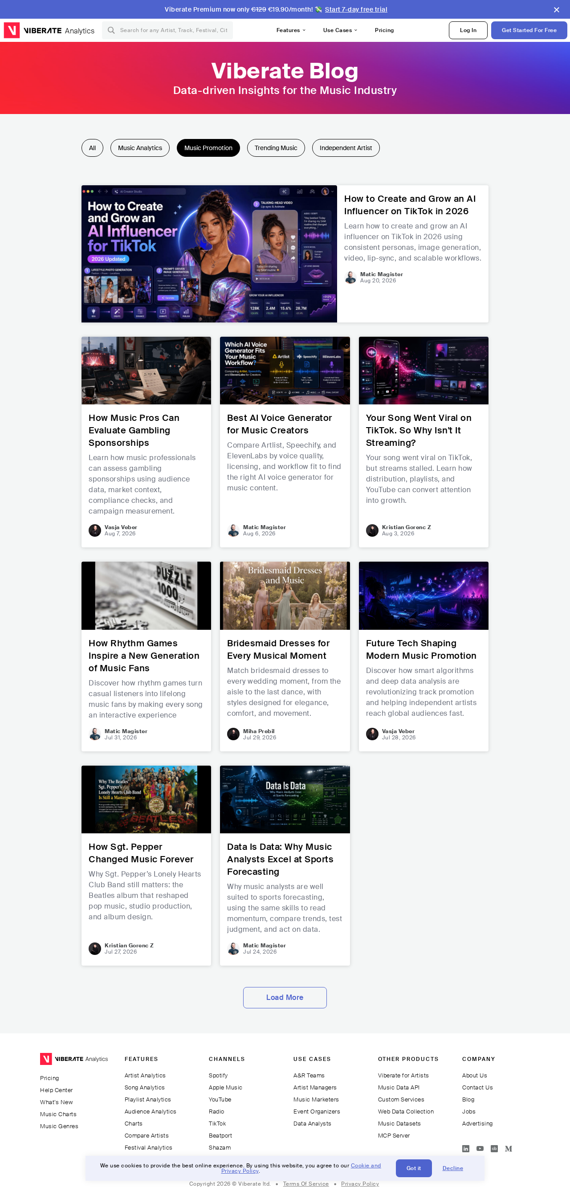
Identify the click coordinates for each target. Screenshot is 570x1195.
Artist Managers (315, 1087)
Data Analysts (312, 1123)
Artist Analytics (145, 1075)
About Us (474, 1075)
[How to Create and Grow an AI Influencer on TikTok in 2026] (285, 253)
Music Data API (399, 1087)
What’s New (56, 1102)
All (92, 148)
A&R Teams (309, 1075)
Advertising (477, 1123)
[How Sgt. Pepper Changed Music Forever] (146, 866)
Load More (285, 997)
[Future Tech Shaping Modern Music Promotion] (424, 656)
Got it (414, 1168)
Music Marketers (316, 1099)
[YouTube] (480, 1147)
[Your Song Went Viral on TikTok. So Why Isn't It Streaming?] (424, 442)
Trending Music (276, 148)
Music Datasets (399, 1123)
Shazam (220, 1147)
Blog (468, 1099)
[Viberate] (32, 30)
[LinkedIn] (465, 1147)
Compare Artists (147, 1135)
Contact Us (477, 1087)
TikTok (217, 1123)
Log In (468, 30)
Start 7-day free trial (356, 9)
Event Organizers (316, 1111)
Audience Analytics (151, 1111)
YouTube (220, 1099)
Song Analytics (145, 1087)
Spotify (218, 1075)
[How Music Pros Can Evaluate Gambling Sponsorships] (146, 442)
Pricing (384, 30)
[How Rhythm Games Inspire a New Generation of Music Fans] (146, 656)
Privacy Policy (360, 1183)
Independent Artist (346, 148)
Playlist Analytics (148, 1099)
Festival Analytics (149, 1147)
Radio (216, 1111)
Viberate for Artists (403, 1075)
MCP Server (394, 1135)
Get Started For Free (529, 30)
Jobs (469, 1111)
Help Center (56, 1090)
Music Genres (59, 1126)
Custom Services (401, 1099)
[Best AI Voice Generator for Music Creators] (285, 442)
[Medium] (508, 1147)
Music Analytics (140, 148)
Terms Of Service (306, 1183)
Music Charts (58, 1114)
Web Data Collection (406, 1111)
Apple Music (226, 1087)
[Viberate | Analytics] (74, 1063)
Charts (134, 1123)
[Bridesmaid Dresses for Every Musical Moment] (285, 656)
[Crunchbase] (494, 1147)
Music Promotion (208, 148)
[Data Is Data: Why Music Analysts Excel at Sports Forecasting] (285, 866)
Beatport (220, 1135)
